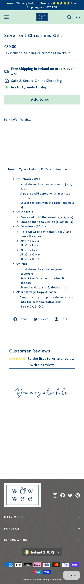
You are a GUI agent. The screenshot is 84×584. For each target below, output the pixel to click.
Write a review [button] (42, 365)
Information (16, 540)
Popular (11, 528)
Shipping (30, 53)
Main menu (13, 517)
